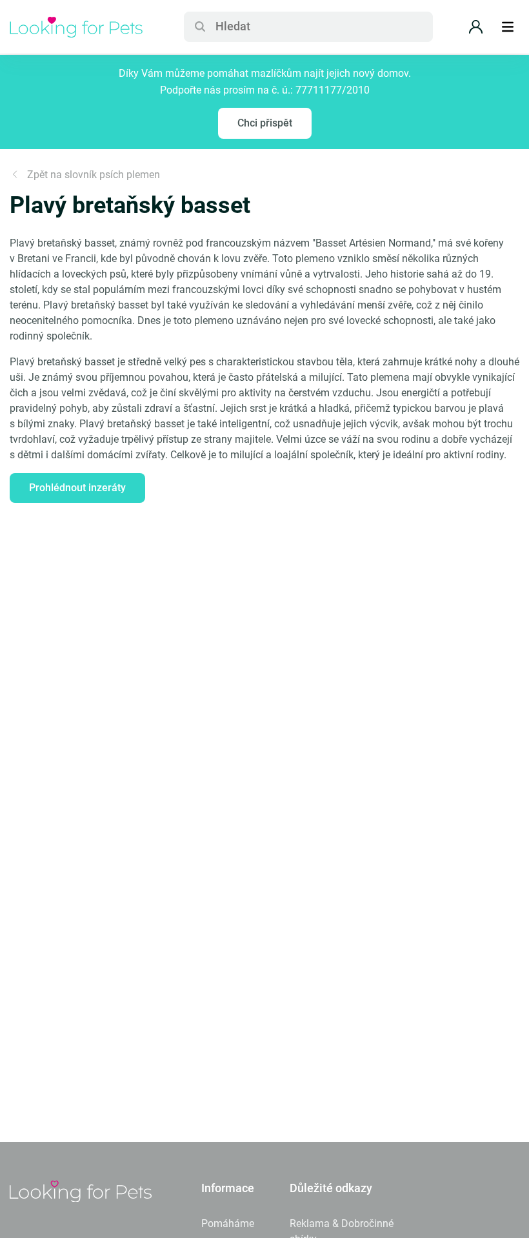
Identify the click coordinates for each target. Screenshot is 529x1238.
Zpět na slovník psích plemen (93, 174)
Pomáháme (227, 1223)
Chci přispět (264, 123)
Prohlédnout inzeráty (77, 488)
